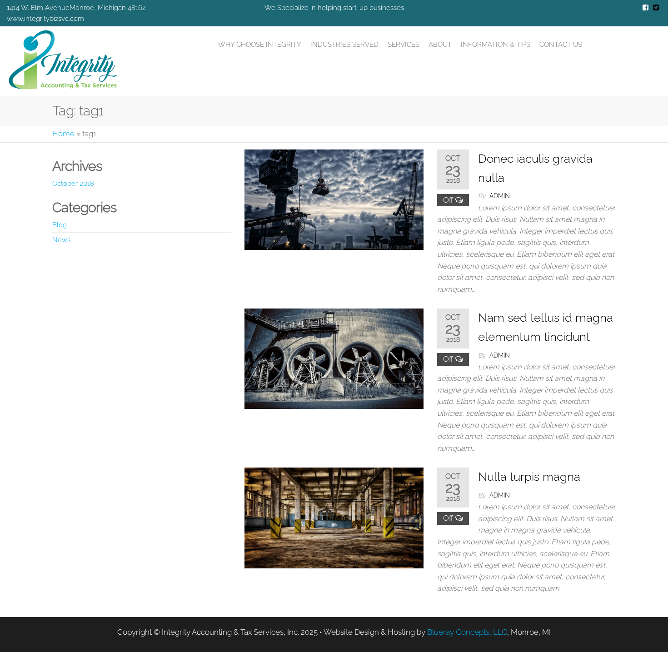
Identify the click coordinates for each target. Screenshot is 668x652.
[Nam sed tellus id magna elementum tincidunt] (333, 358)
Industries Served (344, 44)
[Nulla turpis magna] (333, 517)
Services (403, 44)
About (440, 44)
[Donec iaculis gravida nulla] (333, 199)
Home (63, 133)
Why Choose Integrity (259, 44)
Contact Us (560, 44)
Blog (59, 225)
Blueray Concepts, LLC (467, 632)
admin (499, 195)
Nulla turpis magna (529, 476)
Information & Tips (495, 44)
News (61, 240)
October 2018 (73, 183)
